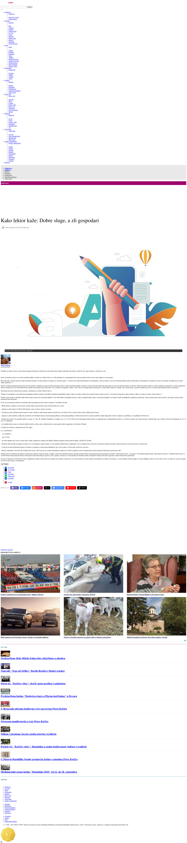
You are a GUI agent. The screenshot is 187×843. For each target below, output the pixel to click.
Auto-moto (8, 129)
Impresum (8, 813)
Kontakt (7, 804)
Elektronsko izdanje (11, 821)
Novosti (7, 21)
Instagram (38, 487)
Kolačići (7, 811)
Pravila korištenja (10, 808)
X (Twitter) (11, 470)
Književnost (8, 175)
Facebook (11, 467)
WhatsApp (11, 476)
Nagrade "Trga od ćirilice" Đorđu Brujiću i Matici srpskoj (33, 670)
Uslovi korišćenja (10, 809)
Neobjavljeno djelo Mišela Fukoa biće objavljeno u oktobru (33, 658)
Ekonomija (8, 68)
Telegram (11, 474)
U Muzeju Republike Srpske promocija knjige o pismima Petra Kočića (39, 759)
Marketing (8, 806)
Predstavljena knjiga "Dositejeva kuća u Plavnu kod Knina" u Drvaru (39, 696)
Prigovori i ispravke (7, 550)
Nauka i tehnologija (11, 141)
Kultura (7, 80)
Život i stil (8, 94)
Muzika (7, 172)
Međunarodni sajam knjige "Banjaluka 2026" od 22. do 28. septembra (39, 771)
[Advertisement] (93, 199)
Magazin (7, 113)
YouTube (72, 487)
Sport (6, 45)
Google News (59, 487)
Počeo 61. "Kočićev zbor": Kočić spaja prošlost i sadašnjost (33, 683)
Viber (9, 472)
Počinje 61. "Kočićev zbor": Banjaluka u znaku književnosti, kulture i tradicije (44, 746)
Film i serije (8, 179)
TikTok (83, 487)
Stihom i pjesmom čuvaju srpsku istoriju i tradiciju (28, 734)
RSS (6, 820)
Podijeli (5, 464)
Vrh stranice (6, 783)
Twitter (7, 818)
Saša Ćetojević (5, 365)
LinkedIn (11, 478)
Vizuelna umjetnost (10, 177)
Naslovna (8, 12)
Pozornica (8, 173)
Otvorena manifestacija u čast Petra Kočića (24, 721)
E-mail (10, 482)
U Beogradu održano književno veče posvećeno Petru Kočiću (34, 708)
